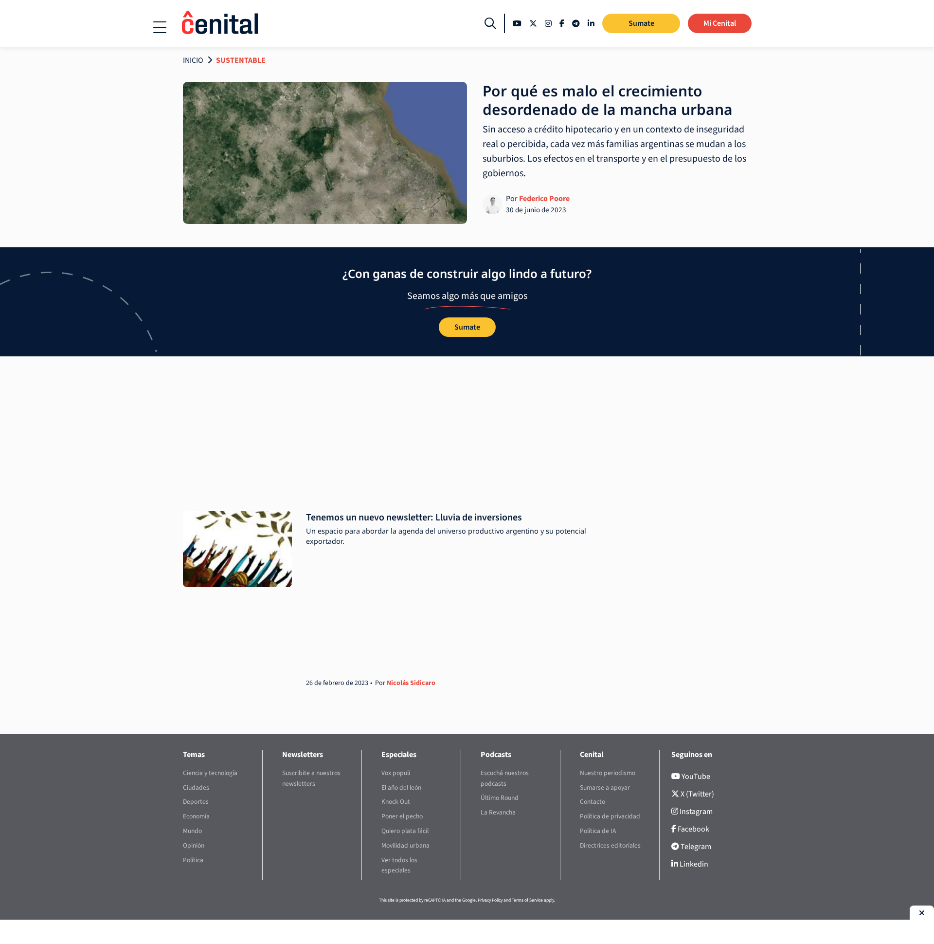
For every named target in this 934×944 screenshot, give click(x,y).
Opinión (193, 845)
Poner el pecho (402, 816)
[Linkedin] (591, 23)
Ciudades (196, 787)
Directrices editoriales (610, 845)
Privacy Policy (490, 900)
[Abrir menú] (159, 27)
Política (193, 860)
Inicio (193, 60)
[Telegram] (576, 23)
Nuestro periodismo (607, 772)
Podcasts (496, 754)
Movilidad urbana (405, 845)
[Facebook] (561, 23)
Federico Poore (544, 198)
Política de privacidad (610, 816)
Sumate (641, 23)
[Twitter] (533, 23)
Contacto (592, 801)
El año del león (401, 787)
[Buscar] (490, 23)
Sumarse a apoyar (605, 787)
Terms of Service (527, 900)
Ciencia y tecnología (210, 772)
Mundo (192, 830)
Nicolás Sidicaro (411, 683)
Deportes (196, 801)
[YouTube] (517, 23)
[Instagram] (548, 23)
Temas (194, 754)
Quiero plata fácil (405, 830)
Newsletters (302, 754)
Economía (196, 816)
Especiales (398, 754)
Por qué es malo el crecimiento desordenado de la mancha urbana (608, 100)
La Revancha (498, 812)
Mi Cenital (719, 23)
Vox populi (395, 772)
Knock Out (395, 801)
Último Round (500, 797)
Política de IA (598, 830)
